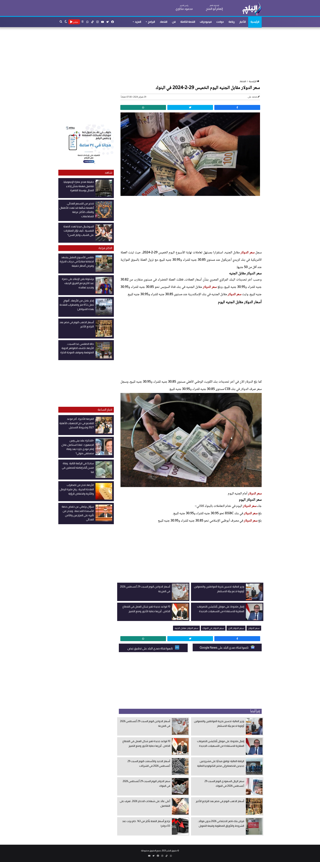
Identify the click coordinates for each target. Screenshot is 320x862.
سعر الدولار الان (236, 628)
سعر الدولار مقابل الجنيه (186, 628)
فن (174, 21)
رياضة (231, 21)
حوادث (220, 21)
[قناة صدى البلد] (252, 8)
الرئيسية (254, 21)
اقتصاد (163, 21)
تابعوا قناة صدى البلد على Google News (224, 647)
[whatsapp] (143, 107)
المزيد (138, 21)
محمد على (252, 96)
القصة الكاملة (187, 21)
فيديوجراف (206, 21)
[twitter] (190, 107)
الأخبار (242, 21)
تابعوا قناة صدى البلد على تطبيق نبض (150, 648)
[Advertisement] (162, 53)
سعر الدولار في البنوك (213, 628)
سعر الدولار (247, 253)
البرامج (151, 21)
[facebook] (237, 107)
